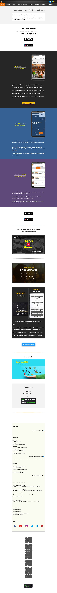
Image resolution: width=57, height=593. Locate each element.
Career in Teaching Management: (18, 500)
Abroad (8, 4)
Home (3, 4)
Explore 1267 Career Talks (28, 103)
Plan (14, 4)
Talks (19, 4)
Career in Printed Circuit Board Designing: (19, 485)
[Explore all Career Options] (37, 430)
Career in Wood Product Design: (18, 492)
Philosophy (25, 4)
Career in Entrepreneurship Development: (19, 489)
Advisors (43, 4)
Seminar (31, 4)
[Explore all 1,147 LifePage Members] (36, 456)
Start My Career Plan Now (28, 344)
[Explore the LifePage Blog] (37, 475)
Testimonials (50, 4)
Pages (37, 4)
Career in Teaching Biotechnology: (18, 496)
